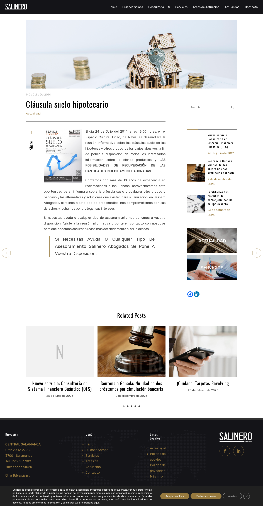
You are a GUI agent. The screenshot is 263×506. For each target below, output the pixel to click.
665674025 (23, 467)
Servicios (92, 456)
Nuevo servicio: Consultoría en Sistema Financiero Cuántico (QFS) (221, 141)
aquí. (97, 502)
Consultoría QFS (159, 7)
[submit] (232, 107)
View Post (60, 351)
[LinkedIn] (238, 451)
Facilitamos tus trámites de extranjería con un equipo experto (220, 198)
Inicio (113, 7)
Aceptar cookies (175, 496)
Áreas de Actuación (206, 7)
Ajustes (232, 496)
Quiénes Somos (132, 7)
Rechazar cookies (206, 496)
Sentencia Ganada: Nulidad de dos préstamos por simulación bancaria (221, 167)
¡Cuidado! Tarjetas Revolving (203, 383)
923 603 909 (21, 461)
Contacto (251, 7)
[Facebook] (31, 132)
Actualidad (232, 7)
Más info (156, 476)
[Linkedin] (196, 294)
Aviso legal (158, 448)
